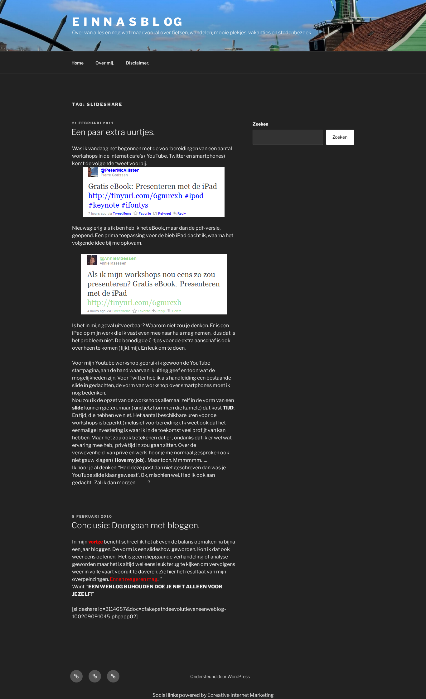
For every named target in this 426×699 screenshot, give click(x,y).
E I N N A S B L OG (127, 22)
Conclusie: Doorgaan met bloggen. (135, 525)
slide (78, 408)
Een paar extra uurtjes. (113, 132)
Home (77, 62)
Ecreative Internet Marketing (240, 695)
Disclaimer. (137, 62)
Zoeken (260, 124)
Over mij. (104, 62)
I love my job (128, 460)
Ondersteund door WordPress (220, 676)
